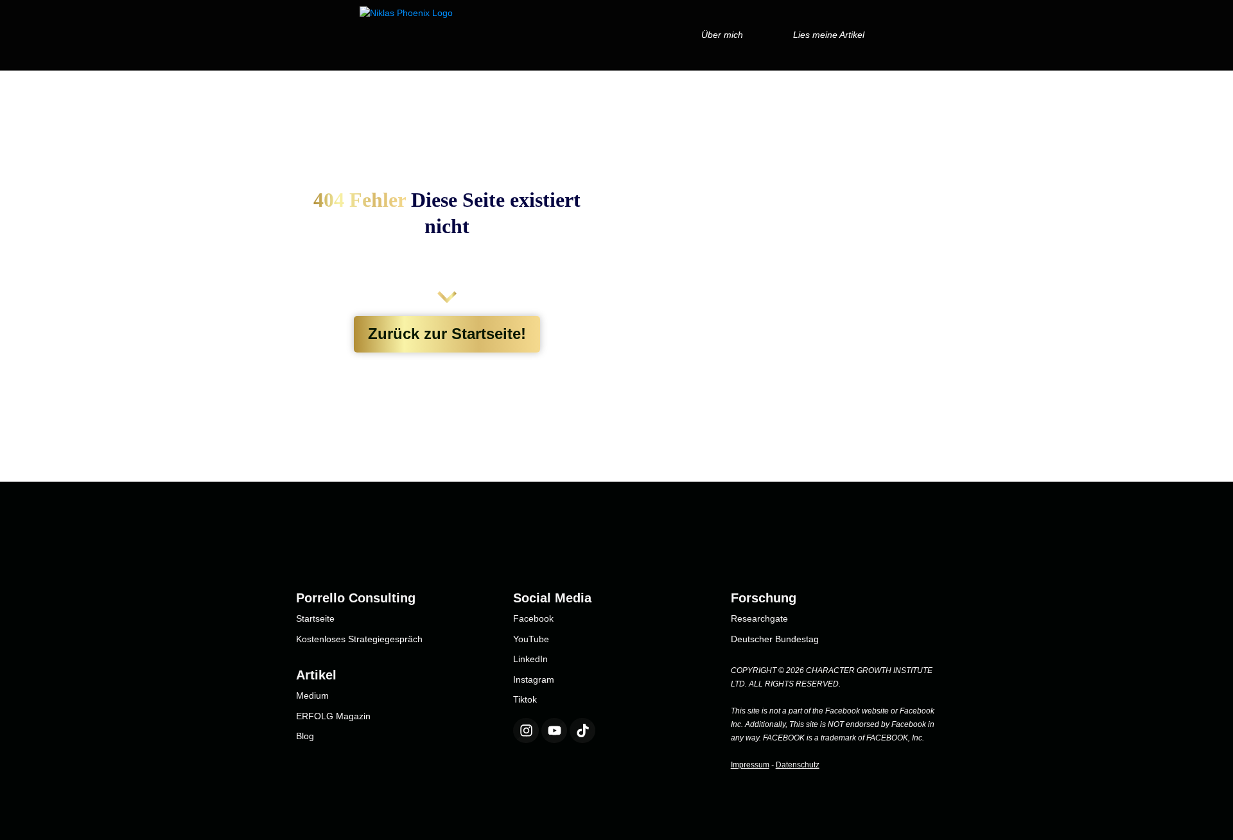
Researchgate (759, 618)
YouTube (531, 639)
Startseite (315, 618)
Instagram (533, 679)
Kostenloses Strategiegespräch (359, 639)
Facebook (533, 618)
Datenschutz (797, 764)
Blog (305, 736)
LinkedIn (530, 659)
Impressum (750, 764)
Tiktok (525, 699)
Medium (312, 695)
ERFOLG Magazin (333, 716)
